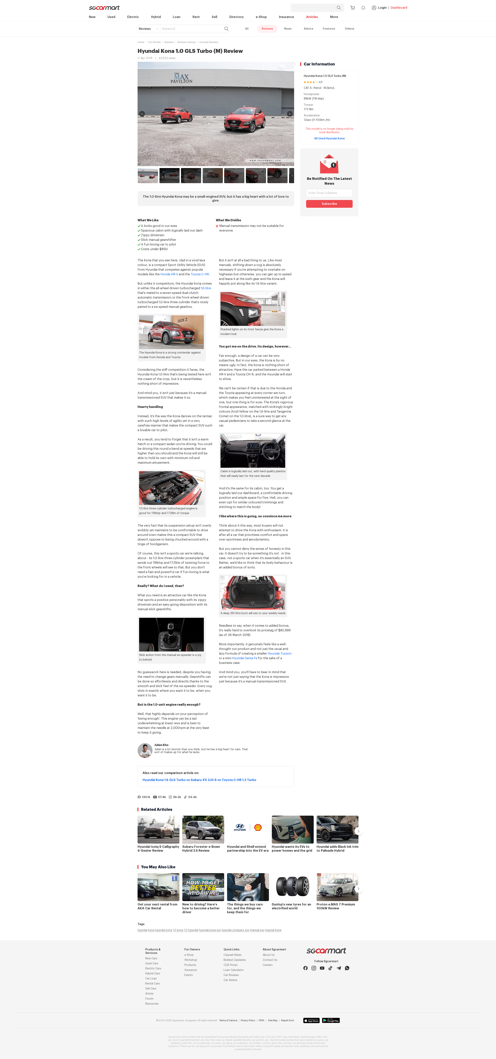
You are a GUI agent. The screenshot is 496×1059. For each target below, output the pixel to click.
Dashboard (399, 7)
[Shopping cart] (352, 8)
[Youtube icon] (322, 968)
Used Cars (151, 963)
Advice (308, 28)
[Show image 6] (256, 175)
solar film (187, 1043)
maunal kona (273, 930)
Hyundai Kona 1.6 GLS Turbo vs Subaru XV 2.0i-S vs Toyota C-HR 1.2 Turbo (199, 780)
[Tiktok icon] (330, 968)
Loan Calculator (234, 970)
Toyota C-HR (200, 274)
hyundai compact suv (235, 930)
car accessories (201, 1043)
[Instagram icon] (314, 968)
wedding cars (307, 1046)
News (288, 28)
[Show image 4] (213, 175)
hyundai (142, 930)
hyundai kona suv (210, 930)
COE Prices (231, 965)
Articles (312, 17)
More (334, 17)
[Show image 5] (234, 175)
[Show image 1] (148, 175)
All (247, 28)
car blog (199, 1046)
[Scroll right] (292, 175)
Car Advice (230, 980)
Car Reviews (231, 975)
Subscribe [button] (329, 203)
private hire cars (289, 1046)
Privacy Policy (248, 1020)
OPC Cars (282, 1037)
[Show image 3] (191, 175)
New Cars (151, 958)
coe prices (215, 1046)
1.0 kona (178, 930)
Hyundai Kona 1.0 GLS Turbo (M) (325, 76)
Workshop (190, 960)
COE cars (270, 1037)
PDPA (261, 1020)
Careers (268, 965)
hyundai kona (163, 930)
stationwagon (308, 1037)
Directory (236, 17)
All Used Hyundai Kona (329, 138)
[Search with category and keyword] (339, 8)
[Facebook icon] (305, 968)
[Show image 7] (277, 175)
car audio (318, 1040)
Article (149, 993)
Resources (151, 1003)
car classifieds (208, 1037)
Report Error (287, 1020)
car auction (258, 1040)
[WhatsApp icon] (347, 968)
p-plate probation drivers (247, 1049)
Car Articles (154, 42)
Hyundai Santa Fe (244, 658)
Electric (133, 17)
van (170, 1040)
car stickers (299, 1043)
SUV (325, 1037)
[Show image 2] (169, 175)
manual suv (257, 930)
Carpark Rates (233, 955)
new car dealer (224, 1040)
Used (111, 17)
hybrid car (259, 1037)
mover (309, 1043)
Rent (196, 17)
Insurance (286, 17)
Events (188, 975)
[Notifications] (363, 7)
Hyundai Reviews (208, 42)
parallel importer (242, 1040)
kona (151, 930)
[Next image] (290, 114)
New (92, 17)
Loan (176, 17)
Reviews (145, 28)
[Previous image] (142, 114)
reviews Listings (186, 42)
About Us (269, 955)
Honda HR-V (169, 274)
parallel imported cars (193, 1040)
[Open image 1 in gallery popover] (216, 114)
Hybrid (156, 17)
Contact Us (270, 960)
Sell (214, 17)
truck (175, 1040)
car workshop (240, 1043)
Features (329, 28)
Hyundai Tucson (279, 653)
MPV (319, 1037)
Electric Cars (153, 968)
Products (190, 965)
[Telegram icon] (339, 968)
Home (141, 42)
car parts (216, 1043)
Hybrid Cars (152, 973)
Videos (349, 28)
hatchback (294, 1037)
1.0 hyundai (191, 930)
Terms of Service (228, 1020)
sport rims (276, 1043)
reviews (169, 42)
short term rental (253, 1046)
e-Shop (261, 17)
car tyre (266, 1043)
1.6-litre (206, 288)
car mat (287, 1043)
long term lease (271, 1046)
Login (382, 7)
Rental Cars (152, 983)
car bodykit (255, 1043)
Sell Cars (150, 988)
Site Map (272, 1020)
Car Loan (151, 978)
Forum (149, 998)
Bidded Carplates (235, 960)
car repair (227, 1043)
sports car (247, 1037)
